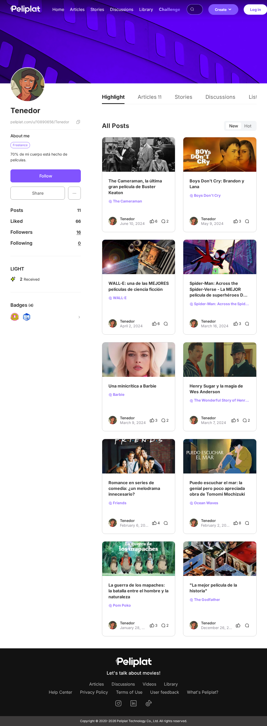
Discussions (121, 9)
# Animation (118, 266)
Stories (97, 9)
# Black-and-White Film (128, 163)
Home (58, 9)
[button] (74, 193)
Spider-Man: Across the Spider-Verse (221, 304)
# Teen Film (199, 465)
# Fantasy (237, 266)
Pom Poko (121, 605)
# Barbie (154, 368)
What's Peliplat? (202, 692)
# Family (152, 266)
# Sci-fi (137, 266)
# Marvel (219, 266)
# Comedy (136, 368)
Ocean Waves (205, 503)
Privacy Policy (94, 692)
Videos (149, 684)
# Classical (199, 567)
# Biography (223, 163)
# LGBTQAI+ (200, 163)
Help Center (60, 692)
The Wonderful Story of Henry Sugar (221, 400)
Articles (77, 9)
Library (146, 9)
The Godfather (206, 600)
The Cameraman (127, 201)
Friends (119, 503)
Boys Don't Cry (207, 195)
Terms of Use (129, 692)
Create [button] (221, 9)
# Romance (138, 465)
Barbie (118, 394)
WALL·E (119, 298)
